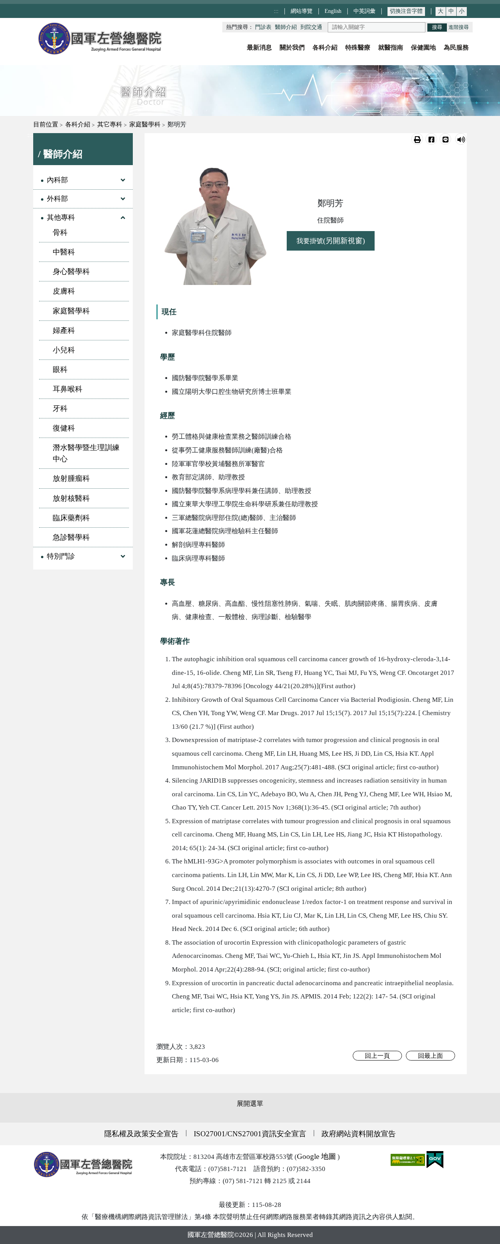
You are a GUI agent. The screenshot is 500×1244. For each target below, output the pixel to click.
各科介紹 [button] (325, 47)
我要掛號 (330, 241)
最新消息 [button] (259, 47)
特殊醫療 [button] (357, 47)
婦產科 (64, 330)
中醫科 (64, 252)
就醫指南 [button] (390, 47)
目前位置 (45, 124)
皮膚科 (64, 291)
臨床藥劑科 (71, 518)
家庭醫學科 (145, 124)
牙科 (60, 408)
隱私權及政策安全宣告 (141, 1134)
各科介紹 (77, 124)
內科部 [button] (57, 180)
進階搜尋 (458, 27)
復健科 (64, 428)
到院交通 (311, 27)
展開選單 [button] (250, 1103)
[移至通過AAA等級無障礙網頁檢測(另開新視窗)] (409, 1159)
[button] (417, 139)
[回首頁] (99, 38)
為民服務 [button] (456, 47)
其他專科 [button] (61, 217)
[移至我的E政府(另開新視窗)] (435, 1159)
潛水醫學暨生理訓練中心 (86, 453)
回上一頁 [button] (377, 1055)
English (333, 11)
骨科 (60, 232)
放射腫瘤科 (71, 478)
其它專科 (109, 124)
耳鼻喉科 (67, 389)
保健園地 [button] (423, 47)
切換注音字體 (406, 11)
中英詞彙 (364, 11)
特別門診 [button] (61, 556)
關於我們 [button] (292, 47)
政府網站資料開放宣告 (358, 1134)
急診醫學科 (71, 537)
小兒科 (64, 350)
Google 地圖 (316, 1156)
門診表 (263, 27)
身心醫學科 (71, 271)
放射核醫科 (71, 498)
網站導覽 (301, 11)
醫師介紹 (286, 27)
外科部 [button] (57, 199)
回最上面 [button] (430, 1055)
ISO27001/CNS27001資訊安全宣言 (250, 1134)
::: (276, 11)
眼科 (60, 369)
